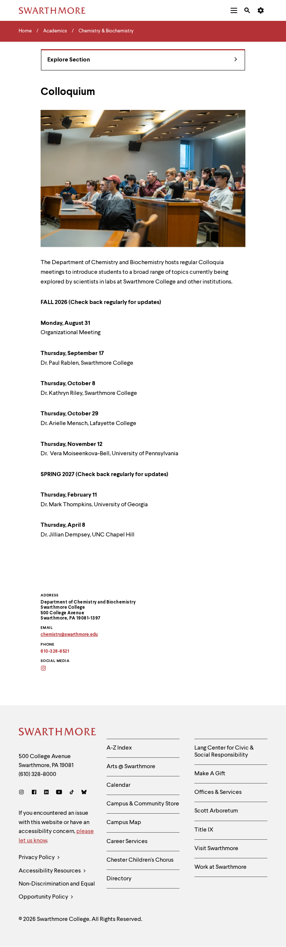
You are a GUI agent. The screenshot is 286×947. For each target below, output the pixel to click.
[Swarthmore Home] (57, 733)
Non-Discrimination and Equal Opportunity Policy (57, 890)
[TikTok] (71, 792)
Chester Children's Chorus (140, 860)
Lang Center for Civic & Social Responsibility (224, 751)
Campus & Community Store (143, 804)
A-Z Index (119, 748)
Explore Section (68, 60)
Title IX (203, 830)
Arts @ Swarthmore (131, 767)
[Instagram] (23, 792)
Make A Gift (209, 774)
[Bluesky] (84, 792)
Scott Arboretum (216, 811)
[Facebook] (34, 792)
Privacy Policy (37, 858)
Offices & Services (218, 792)
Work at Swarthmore (220, 867)
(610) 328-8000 (37, 774)
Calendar (118, 785)
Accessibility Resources (50, 871)
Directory (119, 879)
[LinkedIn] (46, 792)
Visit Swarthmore (216, 849)
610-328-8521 (55, 651)
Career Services (127, 842)
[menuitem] (234, 10)
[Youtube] (59, 792)
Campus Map (124, 823)
